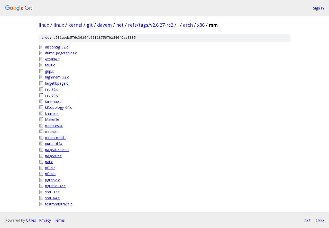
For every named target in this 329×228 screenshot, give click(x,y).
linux (44, 25)
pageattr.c (53, 155)
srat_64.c (52, 197)
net (120, 25)
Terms (59, 220)
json (320, 220)
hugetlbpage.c (56, 83)
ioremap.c (53, 101)
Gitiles (31, 220)
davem (104, 25)
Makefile (52, 119)
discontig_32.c (56, 47)
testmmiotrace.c (58, 204)
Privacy (45, 220)
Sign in (318, 8)
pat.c (49, 161)
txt (307, 220)
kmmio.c (52, 113)
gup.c (49, 71)
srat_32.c (52, 192)
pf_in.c (50, 167)
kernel (75, 25)
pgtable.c (52, 179)
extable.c (52, 59)
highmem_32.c (57, 77)
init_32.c (51, 89)
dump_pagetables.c (61, 53)
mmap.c (51, 131)
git (90, 25)
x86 (201, 25)
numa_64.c (54, 143)
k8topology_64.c (58, 107)
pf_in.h (50, 173)
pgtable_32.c (55, 185)
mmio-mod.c (55, 137)
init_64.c (51, 95)
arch (188, 25)
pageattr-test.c (57, 149)
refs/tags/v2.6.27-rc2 (150, 25)
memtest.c (54, 125)
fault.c (50, 65)
